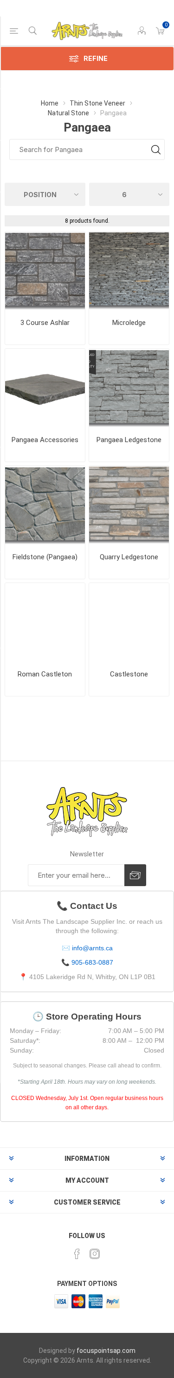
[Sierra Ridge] (45, 623)
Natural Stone (68, 113)
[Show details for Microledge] (129, 271)
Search (156, 149)
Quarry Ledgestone (129, 557)
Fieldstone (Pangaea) (45, 557)
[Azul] (129, 389)
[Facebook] (77, 1253)
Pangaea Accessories (45, 440)
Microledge (129, 322)
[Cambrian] (45, 506)
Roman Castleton (45, 674)
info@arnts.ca (92, 948)
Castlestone (129, 674)
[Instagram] (94, 1253)
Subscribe (135, 875)
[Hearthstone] (45, 389)
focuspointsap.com (106, 1350)
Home (49, 103)
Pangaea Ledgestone (129, 440)
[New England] (129, 506)
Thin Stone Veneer (97, 103)
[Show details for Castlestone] (129, 623)
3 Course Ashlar (45, 322)
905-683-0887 (92, 962)
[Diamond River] (45, 271)
